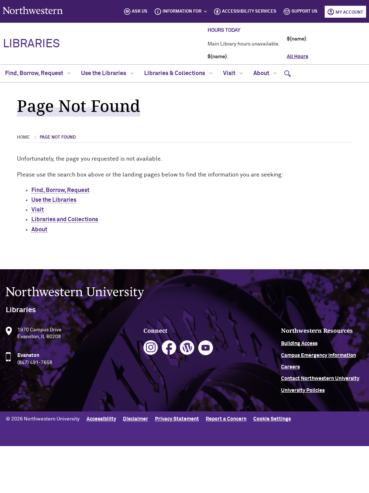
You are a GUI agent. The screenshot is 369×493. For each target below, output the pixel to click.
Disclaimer (135, 419)
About (261, 73)
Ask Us (139, 11)
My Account (349, 12)
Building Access (299, 343)
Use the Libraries (104, 73)
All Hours (297, 56)
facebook (169, 347)
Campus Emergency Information (318, 355)
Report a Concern (226, 419)
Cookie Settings (272, 419)
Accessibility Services (249, 11)
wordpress (187, 347)
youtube (205, 347)
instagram (150, 347)
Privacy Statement (177, 419)
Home (23, 137)
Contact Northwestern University (320, 378)
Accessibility (101, 419)
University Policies (303, 390)
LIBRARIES (31, 44)
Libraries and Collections (64, 219)
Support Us (304, 11)
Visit (229, 73)
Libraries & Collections (175, 73)
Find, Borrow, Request (34, 73)
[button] (287, 74)
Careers (290, 367)
